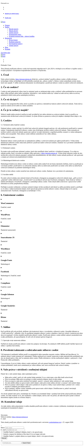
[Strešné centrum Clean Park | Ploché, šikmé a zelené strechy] (3, 22)
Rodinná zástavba (14, 42)
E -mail (3, 430)
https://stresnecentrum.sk (23, 79)
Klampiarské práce (15, 34)
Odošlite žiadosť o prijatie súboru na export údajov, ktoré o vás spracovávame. (28, 436)
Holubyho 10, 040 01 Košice (12, 13)
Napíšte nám (8, 17)
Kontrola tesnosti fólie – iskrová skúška (21, 36)
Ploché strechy (13, 29)
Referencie (8, 38)
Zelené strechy (13, 33)
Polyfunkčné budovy (16, 44)
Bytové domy (13, 40)
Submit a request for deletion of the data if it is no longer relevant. (24, 434)
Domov (7, 25)
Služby (7, 27)
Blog (6, 47)
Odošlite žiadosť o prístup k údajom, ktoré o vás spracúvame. (23, 432)
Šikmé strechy (13, 31)
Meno (3, 428)
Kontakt (7, 49)
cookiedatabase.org (55, 422)
